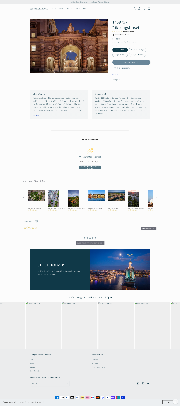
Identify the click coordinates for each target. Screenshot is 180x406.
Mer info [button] (45, 402)
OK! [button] (169, 402)
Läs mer (36, 115)
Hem (31, 359)
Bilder (32, 363)
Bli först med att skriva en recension (90, 167)
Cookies (95, 359)
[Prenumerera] (66, 383)
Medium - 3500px (137, 50)
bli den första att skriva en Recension (90, 243)
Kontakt (33, 367)
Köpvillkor (96, 363)
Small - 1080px (120, 50)
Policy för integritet (99, 367)
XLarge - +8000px (137, 55)
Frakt (122, 42)
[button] (61, 8)
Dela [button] (116, 74)
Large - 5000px (120, 55)
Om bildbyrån (35, 371)
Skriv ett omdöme (122, 35)
